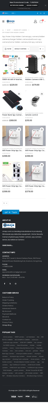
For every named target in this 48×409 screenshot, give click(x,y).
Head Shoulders (22, 345)
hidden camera (32, 5)
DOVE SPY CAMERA (26, 342)
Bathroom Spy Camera (8, 77)
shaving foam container (20, 359)
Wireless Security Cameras (16, 376)
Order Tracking (8, 300)
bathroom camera (17, 5)
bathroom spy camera (10, 342)
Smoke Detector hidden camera (24, 362)
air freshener (30, 337)
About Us (5, 317)
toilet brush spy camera (18, 367)
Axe (38, 337)
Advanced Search (9, 308)
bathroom (35, 340)
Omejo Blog (6, 325)
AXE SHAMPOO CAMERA (22, 340)
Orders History (7, 306)
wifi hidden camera (31, 373)
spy (38, 362)
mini (11, 351)
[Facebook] (37, 13)
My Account (6, 311)
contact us (6, 319)
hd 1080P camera (9, 345)
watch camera (19, 370)
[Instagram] (44, 13)
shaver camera (32, 356)
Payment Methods (9, 314)
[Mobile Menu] (4, 21)
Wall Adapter (7, 370)
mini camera (19, 351)
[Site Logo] (10, 22)
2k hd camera (8, 337)
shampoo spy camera (17, 356)
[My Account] (35, 21)
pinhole (35, 351)
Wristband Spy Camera (34, 376)
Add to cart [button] (19, 58)
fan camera (38, 342)
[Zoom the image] (8, 224)
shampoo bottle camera (24, 354)
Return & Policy (8, 297)
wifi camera (19, 373)
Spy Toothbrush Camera (18, 365)
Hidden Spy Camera (21, 77)
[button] (7, 49)
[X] (40, 13)
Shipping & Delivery (9, 303)
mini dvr (28, 351)
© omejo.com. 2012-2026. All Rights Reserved (24, 390)
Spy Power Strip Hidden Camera (34, 113)
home (12, 348)
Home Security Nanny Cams (25, 348)
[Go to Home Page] (3, 30)
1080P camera (19, 337)
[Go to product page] (35, 100)
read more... (7, 245)
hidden (32, 345)
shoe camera (35, 359)
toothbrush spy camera (35, 367)
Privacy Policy (7, 322)
